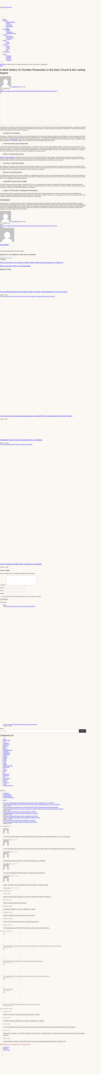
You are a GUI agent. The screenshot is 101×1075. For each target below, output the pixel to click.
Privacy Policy (6, 1050)
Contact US (6, 1047)
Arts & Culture (10, 37)
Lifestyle (5, 44)
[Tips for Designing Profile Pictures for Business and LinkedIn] (19, 820)
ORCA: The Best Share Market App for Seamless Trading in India (21, 817)
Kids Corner (6, 767)
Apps (4, 738)
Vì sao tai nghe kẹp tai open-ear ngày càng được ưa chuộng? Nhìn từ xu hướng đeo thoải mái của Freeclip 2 (36, 416)
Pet (7, 50)
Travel (7, 49)
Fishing (8, 30)
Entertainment (6, 29)
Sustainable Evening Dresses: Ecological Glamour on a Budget (21, 440)
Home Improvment (8, 765)
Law (7, 27)
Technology (6, 782)
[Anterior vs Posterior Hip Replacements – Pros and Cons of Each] (12, 1002)
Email (2, 590)
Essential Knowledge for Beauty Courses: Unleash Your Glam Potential (23, 961)
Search (1, 728)
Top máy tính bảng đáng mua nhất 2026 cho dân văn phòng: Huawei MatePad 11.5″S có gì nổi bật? (33, 292)
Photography (9, 32)
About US (5, 1048)
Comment (3, 585)
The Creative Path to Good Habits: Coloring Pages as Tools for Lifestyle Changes (26, 976)
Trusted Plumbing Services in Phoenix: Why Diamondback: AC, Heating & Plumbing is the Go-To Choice (32, 946)
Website (2, 593)
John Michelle (14, 86)
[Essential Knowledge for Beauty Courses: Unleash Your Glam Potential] (12, 959)
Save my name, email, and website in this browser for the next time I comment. (21, 596)
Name (2, 587)
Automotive (6, 743)
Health (8, 43)
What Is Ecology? (8, 989)
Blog (4, 747)
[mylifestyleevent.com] (6, 7)
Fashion (5, 34)
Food (7, 42)
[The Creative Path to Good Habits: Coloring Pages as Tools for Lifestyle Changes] (12, 974)
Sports (7, 46)
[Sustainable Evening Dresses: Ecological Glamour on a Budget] (15, 436)
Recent (5, 800)
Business (5, 20)
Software (5, 780)
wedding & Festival (11, 33)
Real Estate (9, 25)
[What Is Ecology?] (12, 987)
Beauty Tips (9, 36)
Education (5, 751)
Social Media (6, 51)
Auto (4, 741)
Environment (9, 26)
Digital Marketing (10, 22)
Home (4, 19)
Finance (8, 23)
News (4, 64)
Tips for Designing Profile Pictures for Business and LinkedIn (21, 564)
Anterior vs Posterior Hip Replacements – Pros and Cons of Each (21, 1004)
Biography (9, 39)
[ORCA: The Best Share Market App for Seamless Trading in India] (20, 816)
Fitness (5, 40)
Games (8, 47)
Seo (4, 777)
